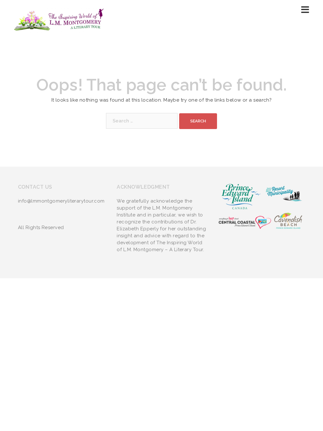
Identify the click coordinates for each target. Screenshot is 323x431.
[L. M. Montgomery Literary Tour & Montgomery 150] (59, 19)
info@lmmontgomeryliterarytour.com (61, 201)
